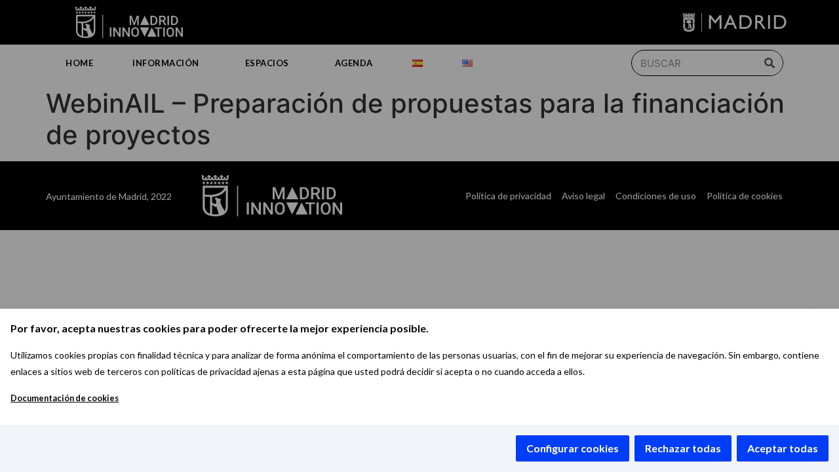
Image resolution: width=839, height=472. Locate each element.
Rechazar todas (683, 448)
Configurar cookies (572, 448)
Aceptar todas (782, 448)
